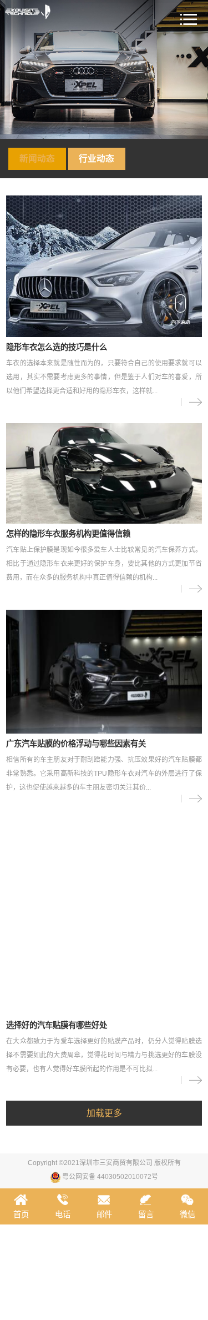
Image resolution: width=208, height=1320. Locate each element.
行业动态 (96, 158)
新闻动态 (37, 158)
